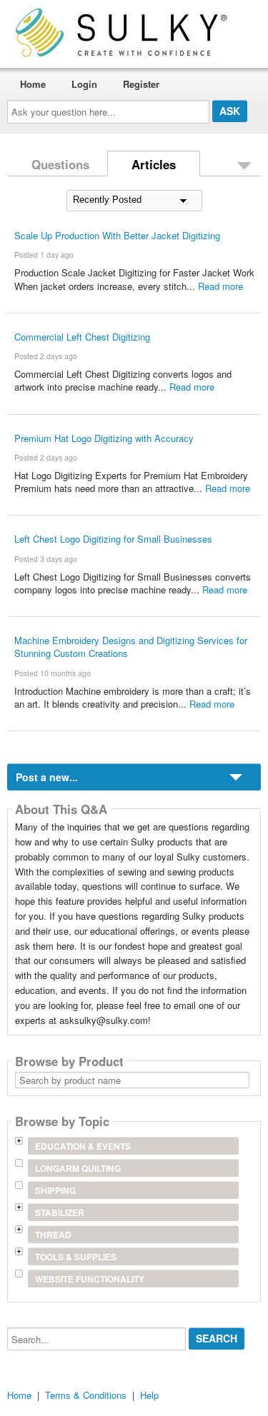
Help (149, 1395)
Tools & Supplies (75, 1256)
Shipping (55, 1190)
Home (33, 84)
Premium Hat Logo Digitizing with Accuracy (104, 438)
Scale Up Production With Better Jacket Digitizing (117, 235)
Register (141, 84)
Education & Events (83, 1146)
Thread (53, 1234)
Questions (60, 164)
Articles (153, 164)
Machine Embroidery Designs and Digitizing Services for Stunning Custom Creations (130, 646)
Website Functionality (89, 1278)
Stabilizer (59, 1212)
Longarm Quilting (78, 1168)
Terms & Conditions (85, 1395)
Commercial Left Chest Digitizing (82, 336)
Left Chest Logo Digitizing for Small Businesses (113, 539)
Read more (220, 286)
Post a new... (47, 777)
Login (84, 84)
